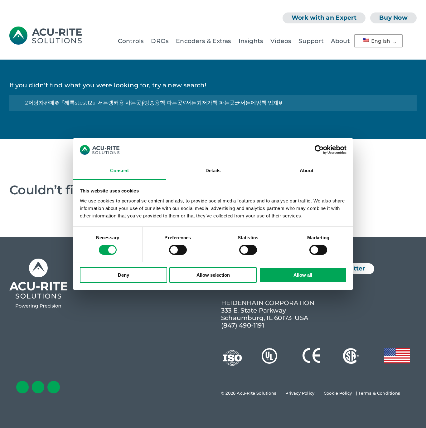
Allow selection (213, 275)
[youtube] (53, 387)
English (380, 41)
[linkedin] (38, 387)
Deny (123, 275)
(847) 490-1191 (242, 325)
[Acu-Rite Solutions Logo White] (38, 261)
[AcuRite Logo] (45, 29)
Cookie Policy (338, 393)
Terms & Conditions (379, 393)
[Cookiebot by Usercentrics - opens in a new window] (319, 149)
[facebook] (22, 387)
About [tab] (306, 170)
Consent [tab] (119, 170)
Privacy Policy (299, 393)
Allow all (302, 275)
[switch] (178, 250)
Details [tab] (213, 170)
